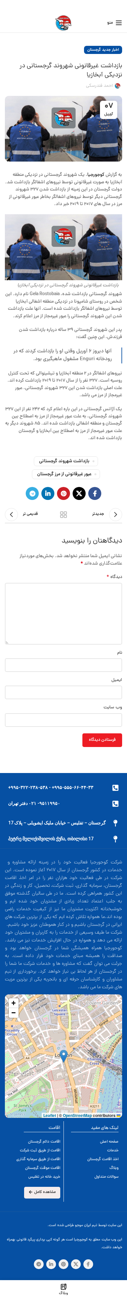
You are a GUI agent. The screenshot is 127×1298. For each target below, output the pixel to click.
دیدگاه (114, 577)
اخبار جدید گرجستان (103, 50)
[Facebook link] (94, 493)
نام (119, 652)
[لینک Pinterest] (63, 493)
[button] (64, 1056)
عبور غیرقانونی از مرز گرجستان (64, 474)
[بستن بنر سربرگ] (8, 6)
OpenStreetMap (77, 1115)
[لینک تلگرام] (32, 493)
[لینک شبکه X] (79, 493)
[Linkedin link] (47, 493)
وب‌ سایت (113, 707)
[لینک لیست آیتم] (38, 1142)
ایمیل (116, 680)
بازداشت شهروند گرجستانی (64, 461)
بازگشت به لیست (63, 514)
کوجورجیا (96, 174)
